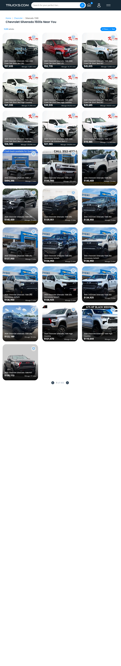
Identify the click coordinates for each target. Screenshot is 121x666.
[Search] (82, 5)
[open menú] (108, 5)
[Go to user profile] (99, 5)
